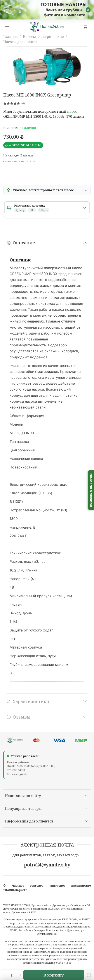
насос (72, 111)
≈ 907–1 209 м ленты (25, 145)
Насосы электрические (43, 36)
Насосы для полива (20, 41)
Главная (10, 36)
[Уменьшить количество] (2, 975)
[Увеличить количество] (20, 975)
